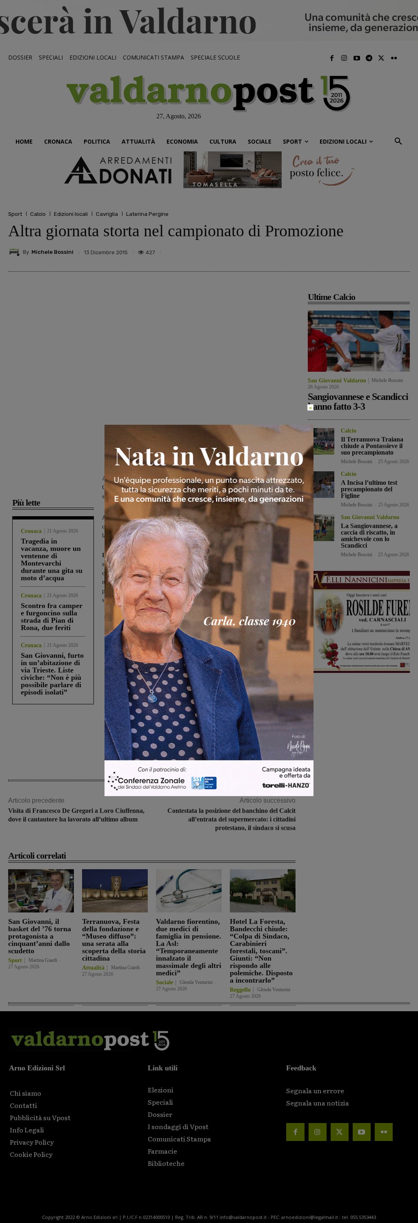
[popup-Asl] (209, 793)
